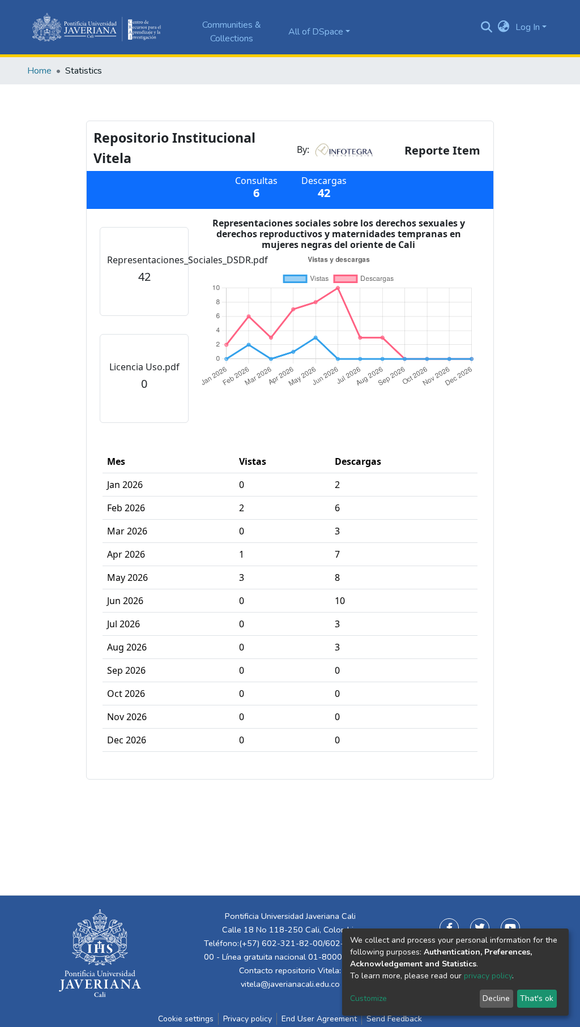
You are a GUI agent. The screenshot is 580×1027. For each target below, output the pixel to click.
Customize (368, 998)
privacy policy (488, 975)
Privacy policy (247, 1018)
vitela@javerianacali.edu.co (290, 984)
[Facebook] (449, 928)
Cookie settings (186, 1018)
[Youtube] (510, 928)
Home (39, 71)
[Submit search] (486, 27)
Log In (527, 27)
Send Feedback (394, 1018)
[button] (503, 27)
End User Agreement (319, 1018)
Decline (496, 998)
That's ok (536, 998)
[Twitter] (479, 928)
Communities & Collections (231, 32)
